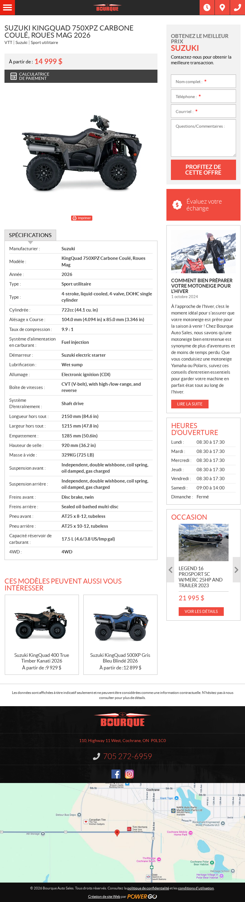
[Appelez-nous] (237, 7)
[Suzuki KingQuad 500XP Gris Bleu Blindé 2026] (120, 623)
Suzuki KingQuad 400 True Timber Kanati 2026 (41, 657)
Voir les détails (201, 611)
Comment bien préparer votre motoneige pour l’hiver (201, 286)
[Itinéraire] (222, 7)
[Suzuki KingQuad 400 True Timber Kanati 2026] (42, 623)
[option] (203, 570)
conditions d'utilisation (196, 888)
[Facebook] (115, 774)
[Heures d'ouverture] (207, 7)
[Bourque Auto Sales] (107, 7)
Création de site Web (104, 896)
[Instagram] (129, 774)
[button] (170, 569)
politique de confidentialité (148, 888)
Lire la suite (190, 404)
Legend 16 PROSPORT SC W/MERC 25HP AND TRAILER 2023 (201, 577)
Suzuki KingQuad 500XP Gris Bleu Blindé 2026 (120, 657)
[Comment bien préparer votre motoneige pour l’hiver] (203, 251)
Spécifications (30, 235)
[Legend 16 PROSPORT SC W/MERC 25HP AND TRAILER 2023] (204, 542)
